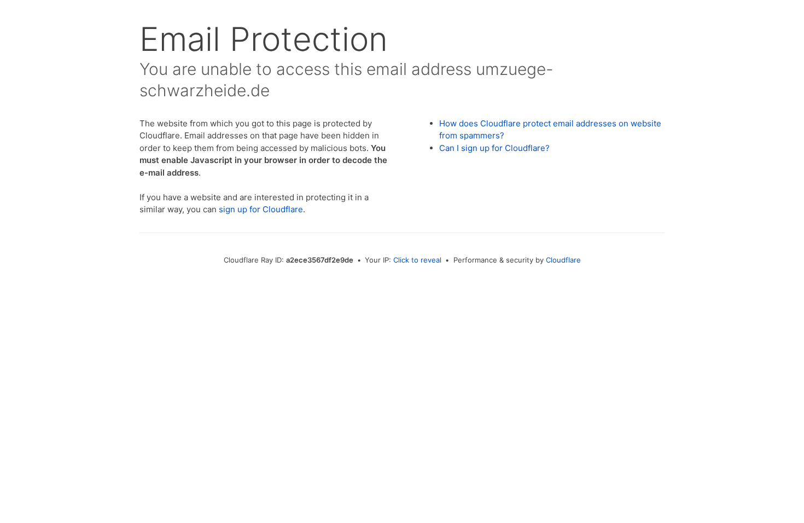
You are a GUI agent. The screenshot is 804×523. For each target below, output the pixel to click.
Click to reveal (417, 259)
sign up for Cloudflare (261, 209)
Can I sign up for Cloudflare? (494, 148)
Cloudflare (563, 259)
